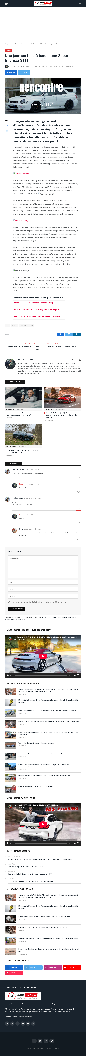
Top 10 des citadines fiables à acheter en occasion (36, 743)
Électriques (10, 446)
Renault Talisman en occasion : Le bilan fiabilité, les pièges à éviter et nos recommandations (43, 766)
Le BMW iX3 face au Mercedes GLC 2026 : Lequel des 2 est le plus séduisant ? (45, 775)
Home (16, 44)
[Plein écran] (78, 675)
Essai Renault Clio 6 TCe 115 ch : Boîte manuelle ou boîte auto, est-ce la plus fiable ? (47, 711)
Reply (78, 478)
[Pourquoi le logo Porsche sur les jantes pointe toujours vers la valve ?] (10, 930)
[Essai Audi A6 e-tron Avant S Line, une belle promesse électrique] (23, 434)
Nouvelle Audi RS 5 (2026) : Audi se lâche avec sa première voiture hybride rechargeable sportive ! (63, 415)
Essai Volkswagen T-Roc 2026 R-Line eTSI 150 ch (25, 867)
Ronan (21, 484)
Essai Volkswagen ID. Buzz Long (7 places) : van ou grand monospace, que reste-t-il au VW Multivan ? (48, 733)
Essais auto (50, 409)
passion (23, 325)
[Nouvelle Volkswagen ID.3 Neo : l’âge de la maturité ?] (10, 789)
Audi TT (14, 325)
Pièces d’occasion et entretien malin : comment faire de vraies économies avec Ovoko (48, 721)
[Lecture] (8, 675)
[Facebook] (7, 126)
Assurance (10, 409)
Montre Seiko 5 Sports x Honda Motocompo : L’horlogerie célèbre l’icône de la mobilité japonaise (48, 701)
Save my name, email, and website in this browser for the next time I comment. (39, 602)
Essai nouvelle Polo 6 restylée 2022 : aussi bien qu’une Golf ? (30, 874)
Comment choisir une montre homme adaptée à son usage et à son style (44, 917)
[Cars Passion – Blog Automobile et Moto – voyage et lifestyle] (43, 3)
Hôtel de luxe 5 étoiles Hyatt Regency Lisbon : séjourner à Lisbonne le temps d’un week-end (49, 950)
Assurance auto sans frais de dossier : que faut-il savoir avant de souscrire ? (22, 414)
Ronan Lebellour (18, 66)
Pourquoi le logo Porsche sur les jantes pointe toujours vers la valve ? (42, 927)
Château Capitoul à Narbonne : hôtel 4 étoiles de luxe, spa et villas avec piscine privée (48, 938)
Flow (21, 529)
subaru (30, 325)
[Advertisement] (43, 25)
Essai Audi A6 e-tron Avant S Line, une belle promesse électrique (22, 451)
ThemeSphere (55, 1048)
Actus (22, 44)
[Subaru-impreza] (21, 173)
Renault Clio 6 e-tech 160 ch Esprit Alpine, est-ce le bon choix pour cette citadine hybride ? (41, 859)
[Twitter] (7, 131)
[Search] (80, 3)
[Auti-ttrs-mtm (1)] (21, 220)
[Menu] (6, 3)
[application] (43, 656)
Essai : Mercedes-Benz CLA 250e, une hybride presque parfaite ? (31, 881)
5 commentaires (57, 66)
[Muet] (74, 675)
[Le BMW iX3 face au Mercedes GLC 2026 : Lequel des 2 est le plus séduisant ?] (10, 778)
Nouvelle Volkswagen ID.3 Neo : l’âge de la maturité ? (36, 786)
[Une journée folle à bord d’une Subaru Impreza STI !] (43, 96)
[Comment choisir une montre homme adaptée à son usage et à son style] (10, 919)
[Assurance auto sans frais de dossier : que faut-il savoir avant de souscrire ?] (23, 397)
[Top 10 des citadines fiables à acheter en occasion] (10, 745)
